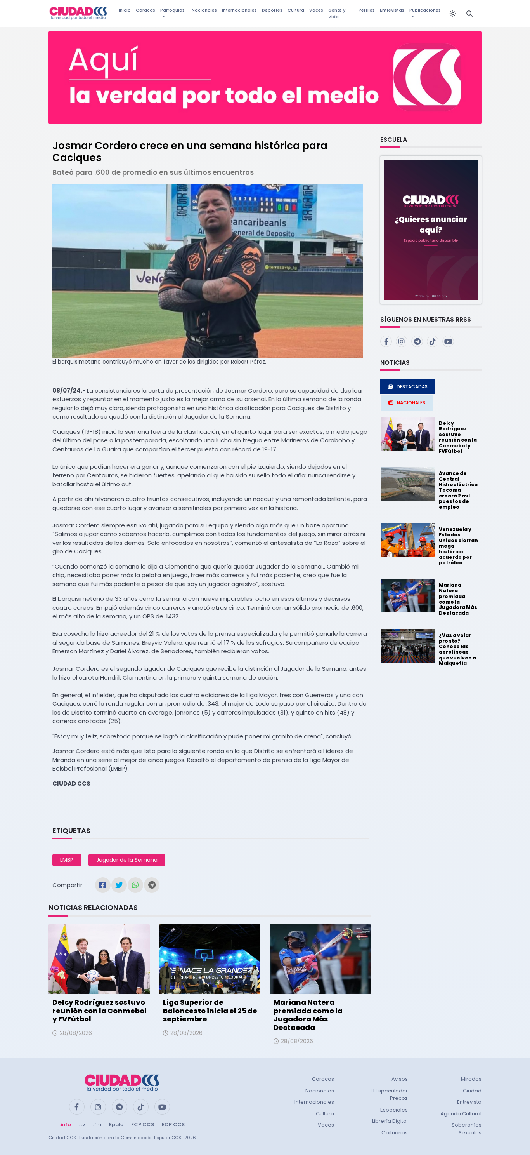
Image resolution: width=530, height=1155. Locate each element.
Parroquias (172, 10)
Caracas (145, 10)
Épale (116, 1124)
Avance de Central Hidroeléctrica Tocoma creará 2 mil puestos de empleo (458, 490)
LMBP (66, 860)
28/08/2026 (76, 1033)
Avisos (399, 1079)
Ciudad (472, 1090)
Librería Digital (390, 1121)
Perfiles (367, 10)
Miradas (471, 1079)
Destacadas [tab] (412, 386)
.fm (97, 1124)
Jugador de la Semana (127, 860)
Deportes (272, 10)
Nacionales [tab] (411, 402)
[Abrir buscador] (469, 13)
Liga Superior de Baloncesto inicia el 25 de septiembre (210, 1010)
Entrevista (469, 1102)
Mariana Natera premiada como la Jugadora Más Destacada (308, 1014)
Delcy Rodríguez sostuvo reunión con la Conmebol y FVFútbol (99, 1010)
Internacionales (239, 10)
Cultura (296, 10)
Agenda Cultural (461, 1113)
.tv (82, 1124)
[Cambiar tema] (453, 13)
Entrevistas (392, 10)
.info (65, 1124)
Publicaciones (425, 10)
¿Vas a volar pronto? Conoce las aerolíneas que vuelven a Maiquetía (457, 649)
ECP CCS (173, 1124)
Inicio (125, 10)
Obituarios (394, 1132)
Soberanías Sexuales (467, 1128)
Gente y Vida (336, 13)
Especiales (394, 1109)
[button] (431, 229)
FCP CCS (142, 1124)
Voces (316, 10)
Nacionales (204, 10)
